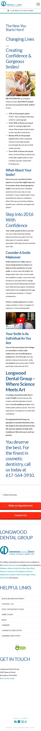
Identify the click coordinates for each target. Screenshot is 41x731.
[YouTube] (23, 722)
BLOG (4, 620)
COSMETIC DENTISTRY (12, 630)
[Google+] (18, 721)
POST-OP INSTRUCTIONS (13, 609)
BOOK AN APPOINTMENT (13, 598)
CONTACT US (7, 604)
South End (18, 568)
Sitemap (24, 718)
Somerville (4, 577)
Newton (29, 571)
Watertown (4, 574)
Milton (32, 574)
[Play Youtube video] (20, 320)
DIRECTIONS (7, 614)
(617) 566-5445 (8, 678)
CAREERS (5, 625)
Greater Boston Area (11, 565)
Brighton (21, 571)
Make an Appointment (20, 505)
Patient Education (10, 495)
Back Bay (26, 568)
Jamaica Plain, (15, 574)
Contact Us (20, 515)
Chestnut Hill (12, 571)
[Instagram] (26, 722)
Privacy (16, 718)
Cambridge (24, 574)
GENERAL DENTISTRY (11, 636)
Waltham (3, 568)
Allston (10, 568)
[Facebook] (15, 722)
